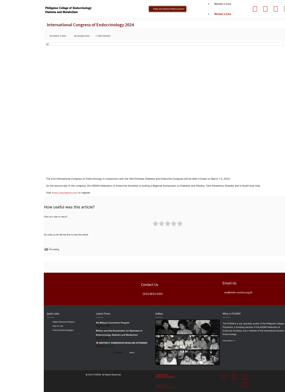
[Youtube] (244, 384)
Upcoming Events (82, 35)
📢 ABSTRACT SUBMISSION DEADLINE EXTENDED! (122, 343)
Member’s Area (222, 4)
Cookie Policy (161, 374)
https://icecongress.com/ (65, 192)
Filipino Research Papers (64, 321)
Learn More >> (229, 340)
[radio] (155, 224)
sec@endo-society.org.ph (238, 292)
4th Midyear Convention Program (112, 322)
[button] (223, 9)
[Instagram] (276, 9)
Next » (132, 352)
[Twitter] (255, 9)
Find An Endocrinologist (63, 330)
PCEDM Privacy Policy (165, 377)
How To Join (58, 326)
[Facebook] (265, 9)
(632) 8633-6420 (153, 294)
